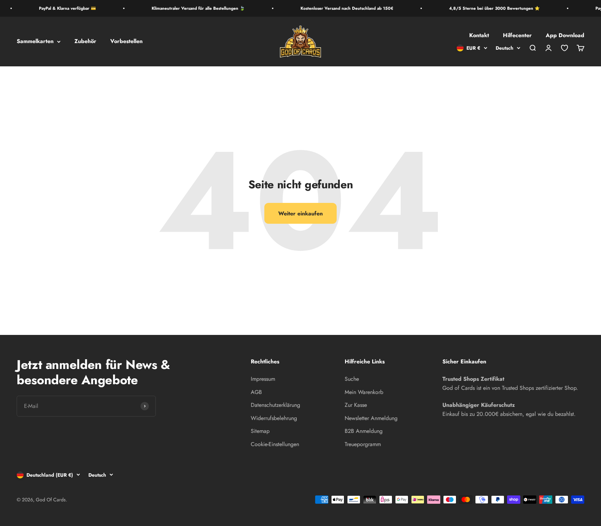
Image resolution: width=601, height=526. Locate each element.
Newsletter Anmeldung (371, 418)
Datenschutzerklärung (275, 405)
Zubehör (85, 42)
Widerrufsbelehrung (274, 418)
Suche (352, 379)
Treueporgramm (363, 444)
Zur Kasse (356, 405)
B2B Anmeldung (364, 431)
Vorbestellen (126, 42)
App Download (565, 36)
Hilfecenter (517, 36)
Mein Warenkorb (364, 392)
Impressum (263, 379)
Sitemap (260, 431)
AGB (256, 392)
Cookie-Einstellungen (275, 444)
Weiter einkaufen (300, 213)
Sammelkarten (35, 42)
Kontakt (479, 36)
